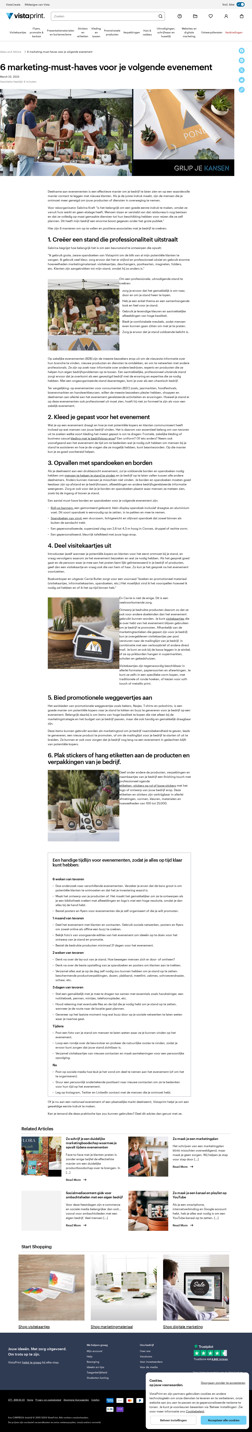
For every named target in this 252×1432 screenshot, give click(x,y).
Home (30, 1399)
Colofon (95, 1399)
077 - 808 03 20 (16, 1399)
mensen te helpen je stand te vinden (90, 475)
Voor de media (149, 1367)
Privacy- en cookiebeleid (48, 1399)
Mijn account (94, 1351)
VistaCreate (13, 4)
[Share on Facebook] (242, 51)
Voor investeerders (151, 1361)
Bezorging (93, 1361)
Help (89, 1356)
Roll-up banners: (62, 508)
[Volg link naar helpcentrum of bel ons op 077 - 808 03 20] (179, 16)
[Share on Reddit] (242, 80)
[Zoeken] (160, 16)
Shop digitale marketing (183, 1326)
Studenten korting (98, 1377)
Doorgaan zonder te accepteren (223, 1382)
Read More (73, 1179)
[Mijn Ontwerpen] (195, 16)
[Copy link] (242, 90)
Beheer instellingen (173, 1420)
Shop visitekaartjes (34, 1326)
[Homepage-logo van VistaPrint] (25, 16)
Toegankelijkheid (97, 1372)
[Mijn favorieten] (210, 16)
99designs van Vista (37, 4)
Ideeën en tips (95, 1367)
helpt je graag (31, 1362)
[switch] (233, 4)
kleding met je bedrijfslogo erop (93, 438)
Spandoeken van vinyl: (66, 518)
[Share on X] (242, 70)
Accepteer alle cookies (223, 1420)
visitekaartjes (175, 618)
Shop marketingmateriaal (112, 1326)
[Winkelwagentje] (241, 16)
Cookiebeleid (195, 1411)
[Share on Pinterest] (242, 60)
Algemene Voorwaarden (76, 1399)
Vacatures (146, 1356)
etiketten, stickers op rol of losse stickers (147, 785)
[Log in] (226, 16)
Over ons (145, 1351)
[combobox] (105, 16)
